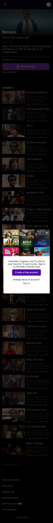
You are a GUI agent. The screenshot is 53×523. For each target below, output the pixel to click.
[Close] (47, 232)
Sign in (26, 283)
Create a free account (26, 272)
